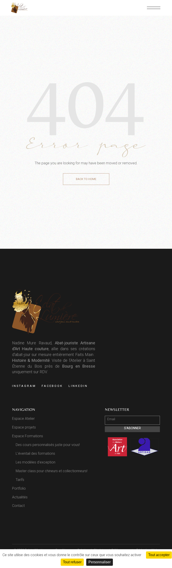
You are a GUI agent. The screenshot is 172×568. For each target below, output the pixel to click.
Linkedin (78, 386)
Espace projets (24, 427)
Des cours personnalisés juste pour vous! (48, 445)
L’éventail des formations (35, 453)
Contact (18, 506)
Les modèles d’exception (35, 462)
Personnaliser (99, 562)
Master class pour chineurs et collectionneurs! (51, 471)
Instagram (24, 386)
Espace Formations (27, 436)
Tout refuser (72, 562)
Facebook (52, 386)
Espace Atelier (23, 418)
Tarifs (20, 480)
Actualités (20, 497)
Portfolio (19, 488)
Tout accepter (159, 555)
